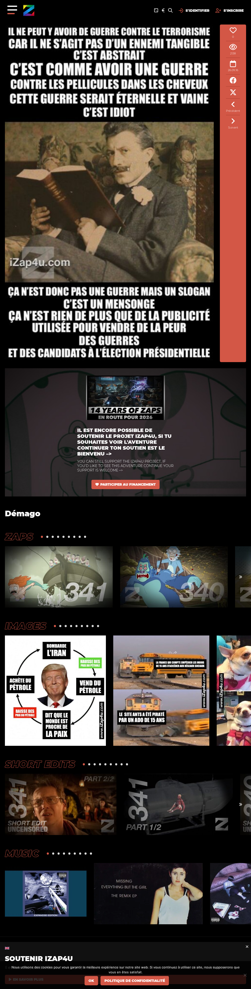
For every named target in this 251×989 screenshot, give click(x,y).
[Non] (244, 975)
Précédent (233, 111)
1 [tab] (41, 536)
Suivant (233, 127)
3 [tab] (52, 536)
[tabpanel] (59, 577)
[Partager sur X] (233, 93)
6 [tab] (68, 536)
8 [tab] (79, 536)
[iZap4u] (28, 10)
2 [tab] (47, 536)
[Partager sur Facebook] (233, 81)
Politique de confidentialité (134, 980)
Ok (91, 980)
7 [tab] (74, 536)
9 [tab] (85, 536)
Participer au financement (128, 484)
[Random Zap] (156, 10)
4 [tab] (58, 536)
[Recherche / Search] (170, 10)
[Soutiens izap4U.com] (163, 10)
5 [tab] (63, 536)
